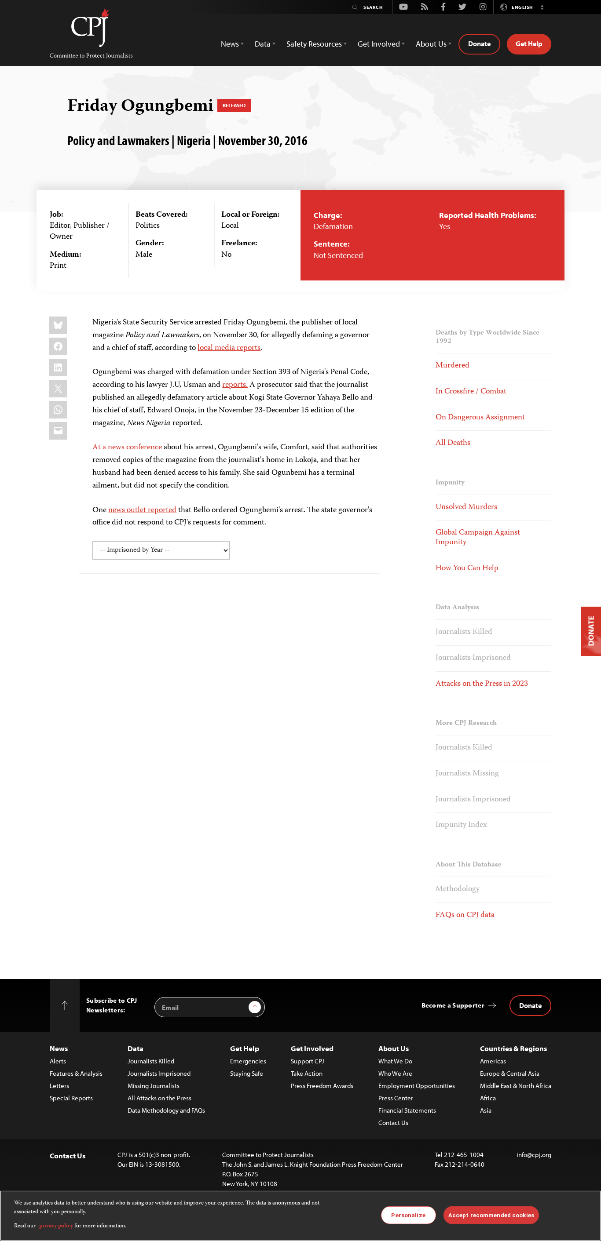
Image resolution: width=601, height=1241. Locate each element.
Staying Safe (246, 1073)
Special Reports (71, 1098)
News (59, 1048)
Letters (59, 1085)
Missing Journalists (154, 1085)
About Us (393, 1048)
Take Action (306, 1073)
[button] (542, 7)
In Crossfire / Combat (471, 391)
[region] (300, 1215)
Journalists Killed (464, 632)
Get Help (529, 43)
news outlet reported (142, 510)
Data (135, 1048)
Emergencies (248, 1061)
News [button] (230, 44)
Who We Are (395, 1073)
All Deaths (453, 443)
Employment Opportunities (416, 1085)
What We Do (395, 1061)
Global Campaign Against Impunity (478, 537)
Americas (493, 1061)
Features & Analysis (76, 1073)
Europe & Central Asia (509, 1073)
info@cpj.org (534, 1154)
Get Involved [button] (379, 44)
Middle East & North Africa (515, 1085)
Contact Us (393, 1122)
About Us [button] (431, 44)
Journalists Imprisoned (473, 658)
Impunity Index (461, 825)
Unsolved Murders (466, 507)
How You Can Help (467, 568)
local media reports (229, 348)
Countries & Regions (513, 1048)
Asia (485, 1110)
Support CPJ (307, 1061)
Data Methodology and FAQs (166, 1110)
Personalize (408, 1215)
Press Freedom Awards (322, 1085)
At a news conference (127, 447)
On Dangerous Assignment (480, 417)
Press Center (395, 1098)
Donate (479, 43)
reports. (235, 385)
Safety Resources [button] (314, 44)
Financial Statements (407, 1110)
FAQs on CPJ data (465, 915)
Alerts (58, 1061)
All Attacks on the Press (159, 1098)
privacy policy (56, 1226)
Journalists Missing (467, 773)
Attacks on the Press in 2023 (482, 684)
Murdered (452, 365)
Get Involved (312, 1048)
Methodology (458, 889)
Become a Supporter (452, 1005)
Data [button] (263, 44)
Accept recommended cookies (491, 1215)
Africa (488, 1098)
